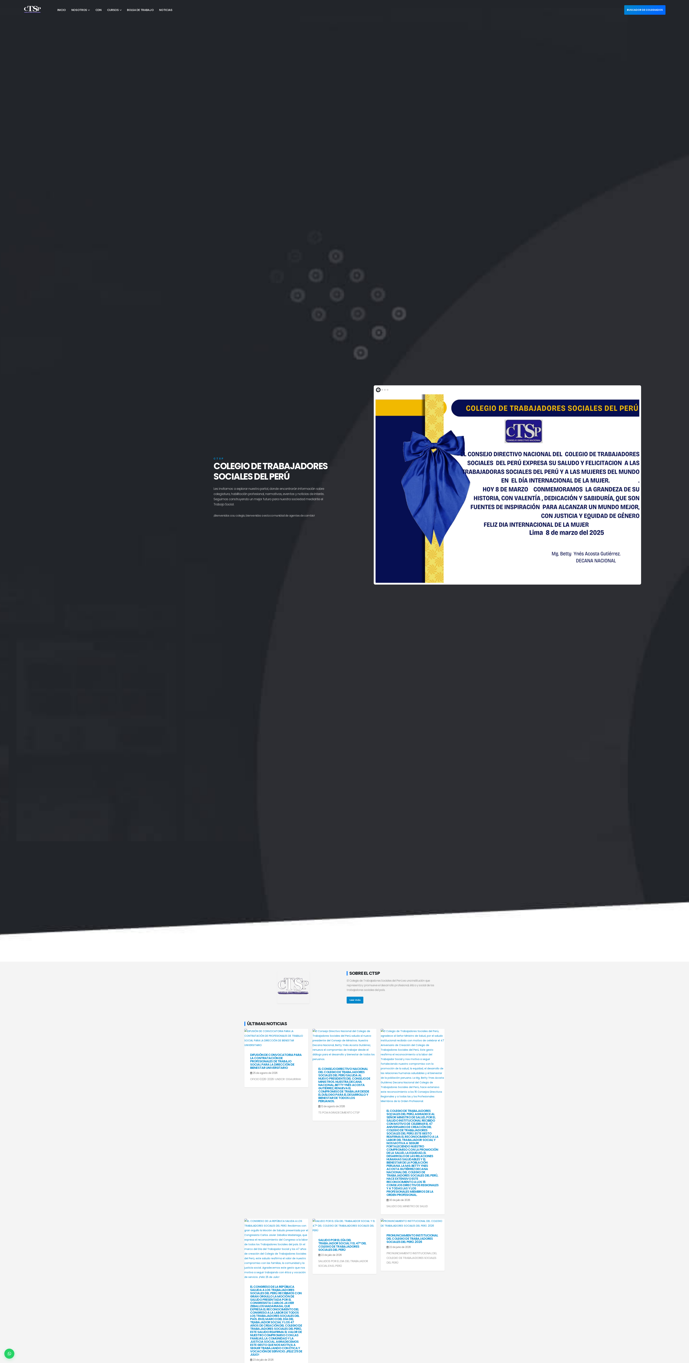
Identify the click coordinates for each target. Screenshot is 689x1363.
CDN (98, 10)
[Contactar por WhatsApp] (9, 1354)
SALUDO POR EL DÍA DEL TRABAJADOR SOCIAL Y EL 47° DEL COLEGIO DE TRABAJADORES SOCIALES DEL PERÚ (342, 1245)
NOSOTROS (79, 10)
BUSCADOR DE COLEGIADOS (645, 10)
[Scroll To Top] (682, 1359)
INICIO (61, 10)
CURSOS (113, 10)
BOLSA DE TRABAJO (140, 10)
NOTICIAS (165, 10)
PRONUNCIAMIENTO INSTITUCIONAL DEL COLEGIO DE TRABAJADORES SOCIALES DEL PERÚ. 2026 (412, 1238)
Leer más (355, 1000)
